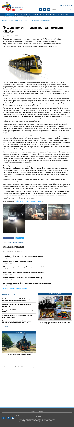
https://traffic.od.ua (14, 6)
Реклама (33, 411)
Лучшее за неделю (55, 294)
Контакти (37, 17)
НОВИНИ (8, 14)
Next (33, 367)
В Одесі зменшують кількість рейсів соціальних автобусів (24, 267)
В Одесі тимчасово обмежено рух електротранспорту (22, 278)
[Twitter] (44, 9)
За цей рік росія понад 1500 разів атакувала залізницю (23, 256)
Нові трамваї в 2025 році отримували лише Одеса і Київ (18, 310)
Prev (4, 367)
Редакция (40, 411)
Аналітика (64, 14)
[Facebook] (40, 9)
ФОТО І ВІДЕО (36, 14)
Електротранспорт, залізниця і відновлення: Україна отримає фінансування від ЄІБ (16, 321)
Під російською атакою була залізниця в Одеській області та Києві (27, 283)
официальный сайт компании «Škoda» (29, 201)
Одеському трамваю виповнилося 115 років (55, 323)
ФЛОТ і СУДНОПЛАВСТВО (22, 14)
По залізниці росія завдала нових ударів (17, 261)
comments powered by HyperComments (15, 288)
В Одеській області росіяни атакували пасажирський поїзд (24, 272)
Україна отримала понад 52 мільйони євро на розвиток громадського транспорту (17, 299)
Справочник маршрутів (51, 14)
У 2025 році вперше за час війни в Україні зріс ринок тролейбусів (17, 316)
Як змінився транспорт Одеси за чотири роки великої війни (17, 305)
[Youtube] (48, 9)
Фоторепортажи (19, 332)
